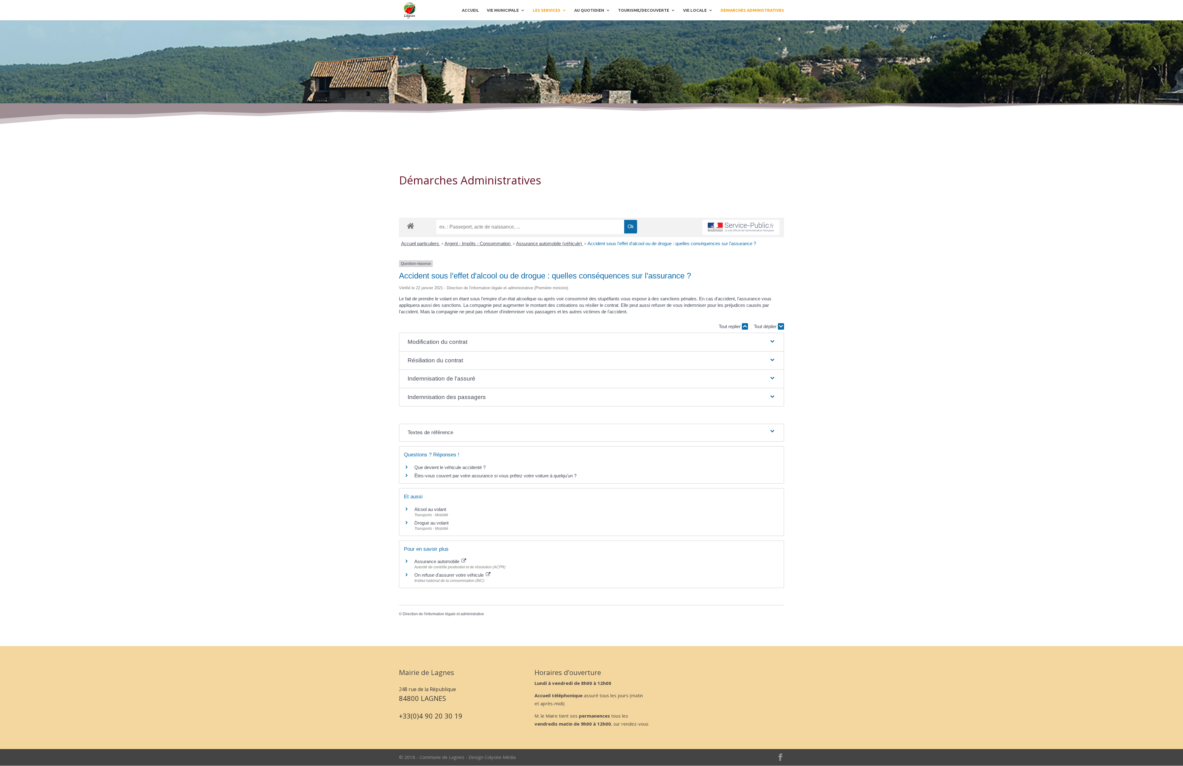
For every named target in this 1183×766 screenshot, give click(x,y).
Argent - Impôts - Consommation (478, 243)
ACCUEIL (470, 10)
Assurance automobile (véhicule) (549, 243)
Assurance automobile (437, 561)
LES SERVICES (546, 10)
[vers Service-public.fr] (740, 227)
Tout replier (730, 326)
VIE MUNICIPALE (503, 10)
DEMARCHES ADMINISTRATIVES (752, 10)
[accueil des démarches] (410, 225)
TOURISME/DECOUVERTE (643, 10)
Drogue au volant (431, 522)
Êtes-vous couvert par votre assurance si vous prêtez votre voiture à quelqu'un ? (495, 475)
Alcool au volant (430, 509)
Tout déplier (766, 326)
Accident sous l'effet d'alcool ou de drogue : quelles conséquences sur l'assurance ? (671, 243)
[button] (591, 342)
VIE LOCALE (695, 10)
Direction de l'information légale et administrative (443, 614)
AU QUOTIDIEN (589, 10)
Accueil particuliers (420, 243)
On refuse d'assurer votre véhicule (449, 575)
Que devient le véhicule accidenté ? (450, 467)
